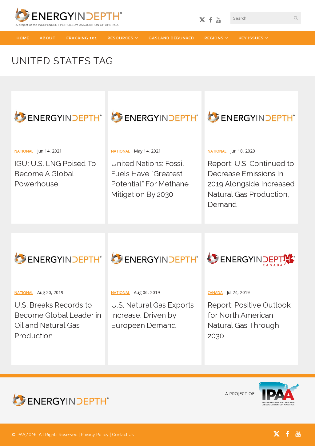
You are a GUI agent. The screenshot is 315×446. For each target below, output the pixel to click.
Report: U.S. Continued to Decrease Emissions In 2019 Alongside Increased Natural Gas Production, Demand (251, 184)
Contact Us (123, 434)
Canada (215, 292)
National (23, 151)
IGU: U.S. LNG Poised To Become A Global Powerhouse (55, 173)
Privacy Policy (95, 434)
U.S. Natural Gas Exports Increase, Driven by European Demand (152, 315)
